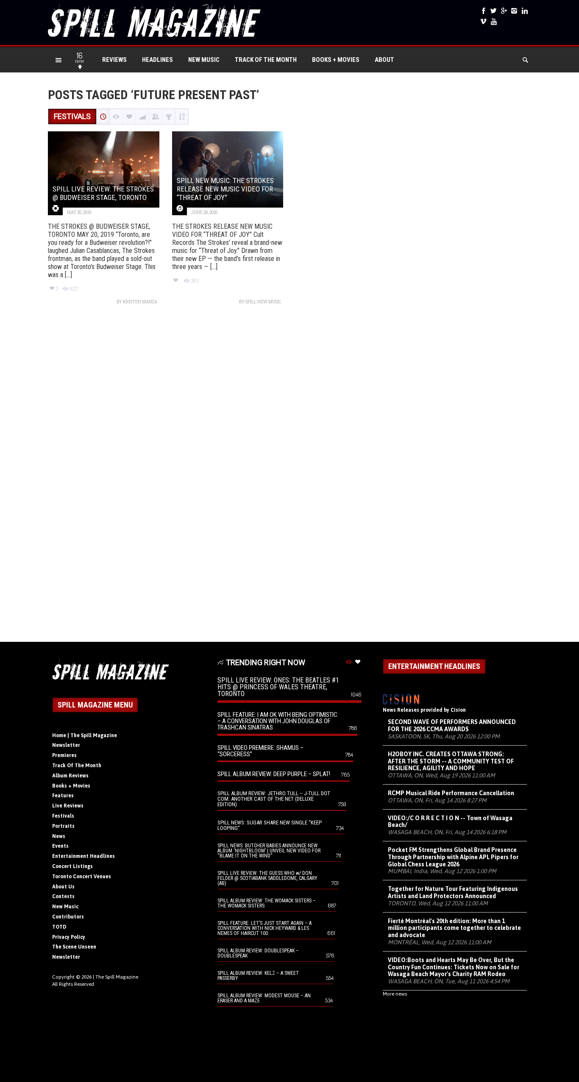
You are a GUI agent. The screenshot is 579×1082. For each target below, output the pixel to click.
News (58, 836)
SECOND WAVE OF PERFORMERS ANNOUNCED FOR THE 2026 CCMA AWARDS (452, 725)
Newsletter (66, 745)
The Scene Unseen (74, 947)
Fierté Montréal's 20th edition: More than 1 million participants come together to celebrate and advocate (454, 928)
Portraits (63, 826)
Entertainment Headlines (83, 856)
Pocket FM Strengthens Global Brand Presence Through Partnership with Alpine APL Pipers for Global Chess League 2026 (453, 857)
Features (63, 796)
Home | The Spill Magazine (84, 735)
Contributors (68, 917)
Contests (63, 896)
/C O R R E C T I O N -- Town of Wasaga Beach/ (450, 822)
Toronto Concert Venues (81, 876)
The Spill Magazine (116, 977)
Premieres (64, 755)
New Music (204, 60)
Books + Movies (335, 60)
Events (60, 846)
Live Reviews (68, 806)
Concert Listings (72, 866)
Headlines (157, 60)
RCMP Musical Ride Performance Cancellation (451, 793)
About (384, 60)
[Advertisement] (289, 477)
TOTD (59, 927)
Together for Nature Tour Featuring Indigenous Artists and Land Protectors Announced (453, 892)
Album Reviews (70, 776)
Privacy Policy (68, 937)
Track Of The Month (266, 60)
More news (395, 994)
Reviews (114, 60)
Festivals (63, 816)
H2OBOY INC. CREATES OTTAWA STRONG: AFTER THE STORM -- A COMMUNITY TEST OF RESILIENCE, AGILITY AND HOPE (451, 761)
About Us (63, 887)
